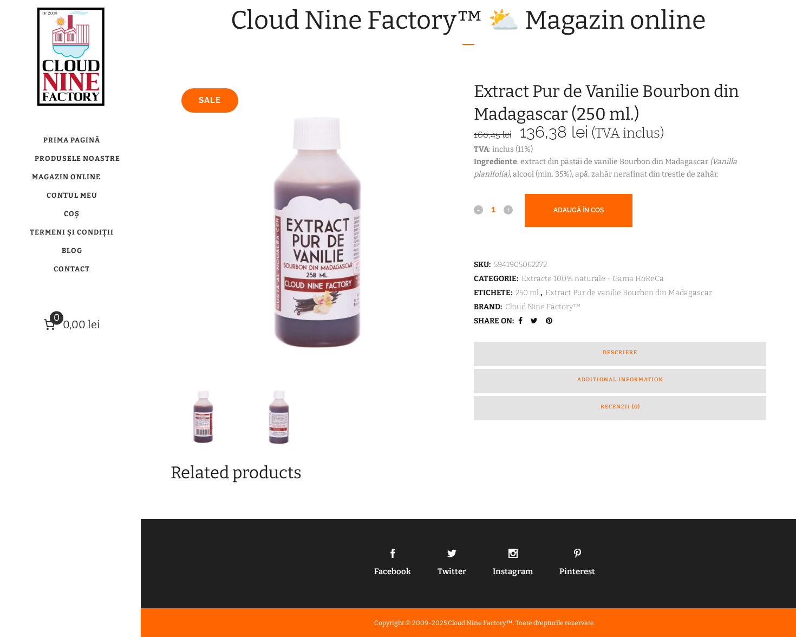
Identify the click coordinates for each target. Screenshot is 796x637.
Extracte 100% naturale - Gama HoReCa (592, 278)
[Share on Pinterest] (550, 321)
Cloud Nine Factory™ (543, 306)
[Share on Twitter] (535, 321)
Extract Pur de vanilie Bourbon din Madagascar (628, 292)
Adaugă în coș (578, 210)
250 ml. (528, 292)
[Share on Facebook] (521, 321)
